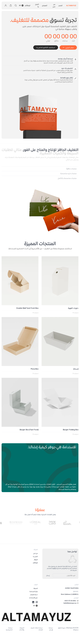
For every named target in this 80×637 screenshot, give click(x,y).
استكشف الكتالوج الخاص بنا (45, 47)
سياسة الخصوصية (9, 629)
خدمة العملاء (34, 594)
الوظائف (35, 563)
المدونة (35, 588)
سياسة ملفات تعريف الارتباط (37, 629)
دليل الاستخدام (33, 598)
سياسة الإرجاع (51, 629)
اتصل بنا (35, 556)
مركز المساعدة (33, 591)
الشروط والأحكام (21, 629)
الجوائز (36, 559)
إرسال (48, 575)
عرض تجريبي (69, 47)
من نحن (35, 553)
